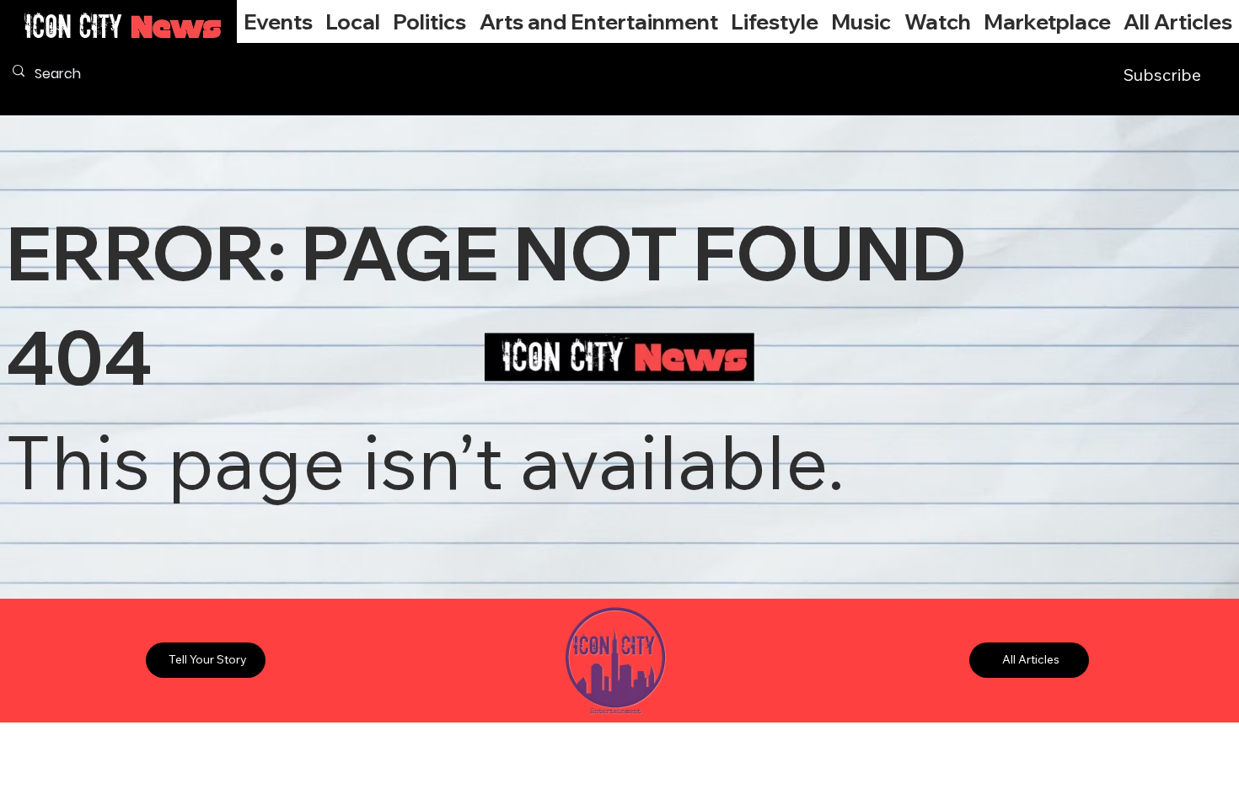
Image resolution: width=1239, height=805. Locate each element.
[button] (352, 21)
